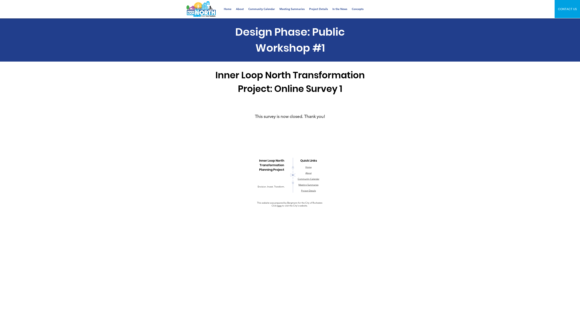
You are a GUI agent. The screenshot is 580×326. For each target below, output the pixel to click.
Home (308, 167)
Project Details (308, 190)
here (279, 205)
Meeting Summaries (308, 184)
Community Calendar (308, 178)
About (308, 173)
